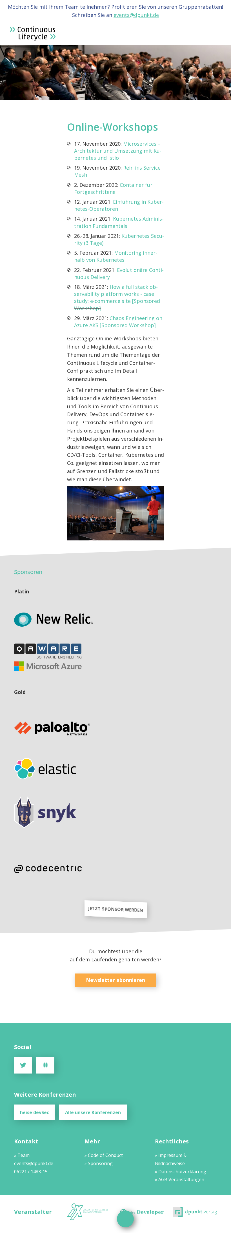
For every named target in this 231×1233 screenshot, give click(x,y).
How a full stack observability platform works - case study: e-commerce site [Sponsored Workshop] (117, 297)
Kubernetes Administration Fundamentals (119, 222)
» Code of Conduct (104, 1155)
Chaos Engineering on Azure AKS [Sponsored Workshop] (118, 322)
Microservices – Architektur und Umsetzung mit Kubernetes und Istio (117, 150)
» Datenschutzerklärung (180, 1171)
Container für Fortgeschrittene (113, 188)
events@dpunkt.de (136, 15)
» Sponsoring (99, 1163)
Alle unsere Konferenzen (93, 1112)
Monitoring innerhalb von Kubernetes (115, 256)
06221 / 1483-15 (31, 1171)
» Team (22, 1155)
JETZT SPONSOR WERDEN (115, 909)
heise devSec (34, 1112)
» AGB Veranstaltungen (179, 1179)
